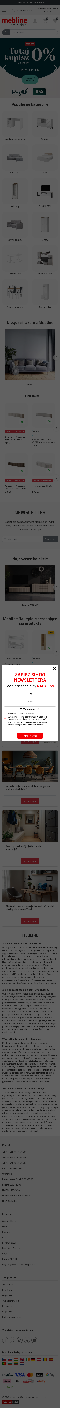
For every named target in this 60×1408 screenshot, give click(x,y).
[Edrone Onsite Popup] (30, 704)
